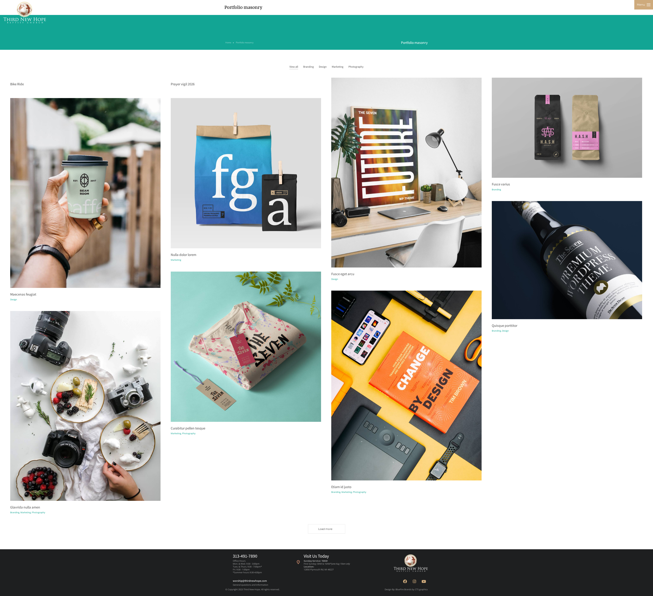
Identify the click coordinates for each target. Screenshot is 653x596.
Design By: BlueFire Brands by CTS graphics (406, 589)
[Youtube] (424, 581)
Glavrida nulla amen (25, 507)
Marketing (337, 66)
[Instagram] (414, 581)
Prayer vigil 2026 (183, 84)
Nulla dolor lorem (183, 254)
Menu (641, 4)
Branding (308, 66)
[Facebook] (405, 581)
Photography (356, 66)
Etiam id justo (341, 487)
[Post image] (406, 172)
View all (293, 66)
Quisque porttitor (504, 325)
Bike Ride (17, 84)
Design (323, 66)
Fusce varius (501, 184)
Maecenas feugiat (23, 294)
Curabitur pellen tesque (188, 428)
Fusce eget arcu (342, 274)
